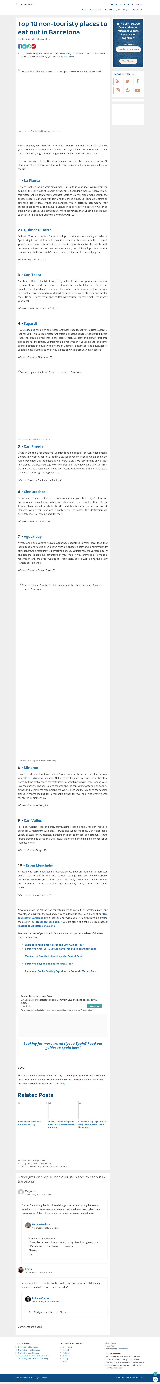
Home (84, 10)
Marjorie (30, 1191)
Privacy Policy (69, 56)
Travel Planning (111, 10)
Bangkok (66, 1350)
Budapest (66, 1353)
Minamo (31, 767)
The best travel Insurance (28, 1347)
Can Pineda (33, 446)
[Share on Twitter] (24, 47)
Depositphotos (123, 1349)
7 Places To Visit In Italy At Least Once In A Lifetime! (44, 1166)
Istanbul (66, 1356)
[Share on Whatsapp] (29, 47)
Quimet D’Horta (38, 229)
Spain (42, 1160)
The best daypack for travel (28, 1353)
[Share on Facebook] (20, 47)
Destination (94, 10)
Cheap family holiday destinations (36, 1163)
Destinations (26, 1160)
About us (136, 10)
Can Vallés (33, 820)
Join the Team (110, 1343)
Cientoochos (35, 491)
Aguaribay (33, 536)
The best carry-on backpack (29, 1350)
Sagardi (30, 323)
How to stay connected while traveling (33, 1359)
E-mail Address (128, 44)
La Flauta (32, 180)
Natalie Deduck (41, 1224)
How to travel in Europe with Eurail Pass (33, 1356)
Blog (125, 10)
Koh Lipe (66, 1359)
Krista (28, 1268)
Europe (36, 1160)
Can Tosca (32, 274)
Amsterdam (67, 1347)
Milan (65, 1362)
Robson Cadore (41, 1298)
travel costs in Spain (48, 921)
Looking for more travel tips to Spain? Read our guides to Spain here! (63, 1045)
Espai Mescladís (39, 865)
